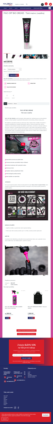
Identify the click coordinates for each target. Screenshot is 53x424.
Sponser (5, 399)
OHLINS (5, 397)
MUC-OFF (13, 283)
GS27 (5, 398)
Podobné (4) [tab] (10, 103)
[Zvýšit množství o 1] (8, 74)
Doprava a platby (31, 377)
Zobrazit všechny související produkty (26, 330)
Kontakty (30, 374)
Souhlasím (46, 415)
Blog (29, 373)
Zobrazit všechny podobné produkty (26, 334)
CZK (42, 4)
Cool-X (5, 400)
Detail (7, 318)
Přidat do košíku (14, 75)
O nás (29, 372)
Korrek (5, 402)
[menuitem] (5, 8)
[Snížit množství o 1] (8, 76)
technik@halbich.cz (21, 380)
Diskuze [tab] (15, 103)
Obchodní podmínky (32, 375)
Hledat (26, 4)
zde (29, 415)
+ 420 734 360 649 (9, 378)
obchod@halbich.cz (11, 381)
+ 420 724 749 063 (19, 376)
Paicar (5, 404)
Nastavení (5, 419)
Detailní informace (7, 91)
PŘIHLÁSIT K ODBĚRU (26, 358)
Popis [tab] (5, 103)
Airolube (5, 403)
